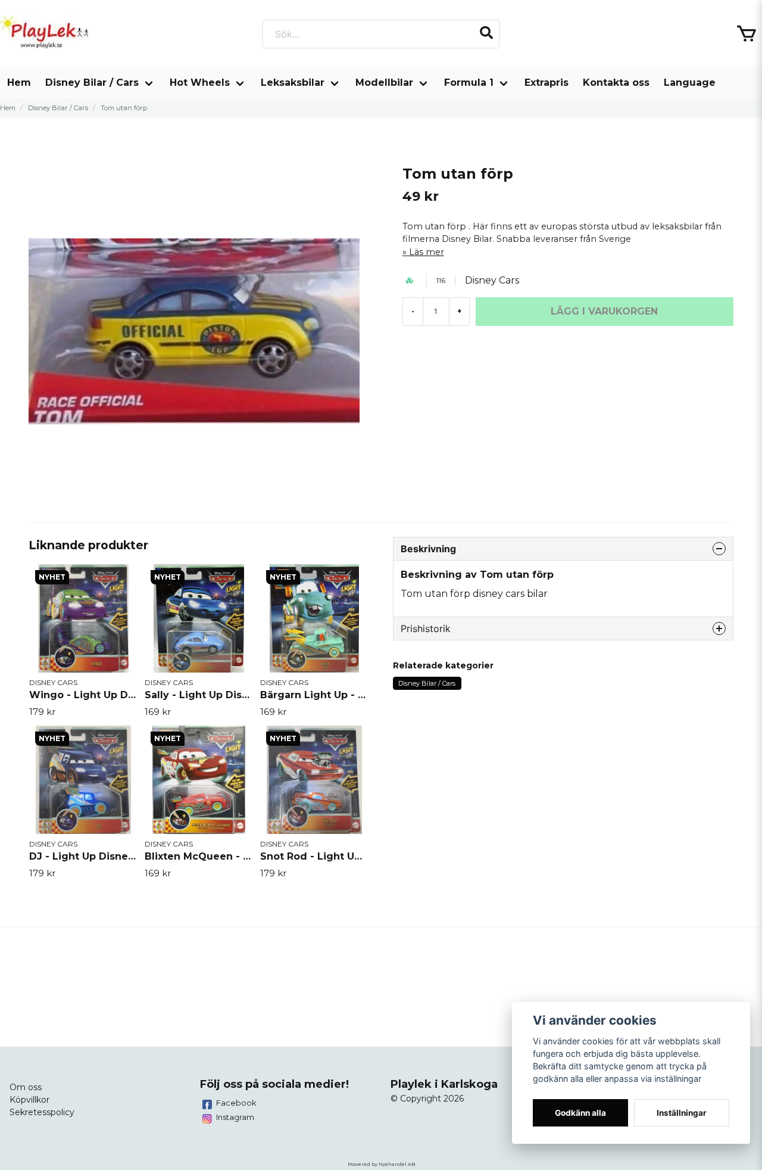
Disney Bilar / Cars (92, 82)
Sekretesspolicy (42, 1112)
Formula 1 (469, 82)
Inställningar (682, 1113)
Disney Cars (492, 280)
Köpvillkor (29, 1099)
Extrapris (546, 82)
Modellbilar (384, 82)
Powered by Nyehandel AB (381, 1164)
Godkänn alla (580, 1113)
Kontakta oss (616, 82)
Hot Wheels (200, 82)
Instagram (235, 1117)
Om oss (26, 1087)
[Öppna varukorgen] (746, 34)
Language (690, 82)
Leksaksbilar (292, 82)
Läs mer (426, 252)
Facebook (236, 1102)
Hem (19, 82)
